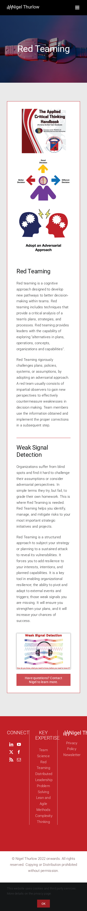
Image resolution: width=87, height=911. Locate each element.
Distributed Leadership (43, 777)
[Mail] (19, 760)
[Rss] (11, 760)
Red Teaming (43, 765)
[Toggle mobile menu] (77, 7)
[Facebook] (19, 752)
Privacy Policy (71, 746)
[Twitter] (11, 752)
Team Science (43, 753)
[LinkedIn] (11, 744)
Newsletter (71, 755)
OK (43, 903)
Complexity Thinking (43, 819)
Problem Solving (43, 789)
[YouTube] (19, 744)
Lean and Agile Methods (43, 804)
